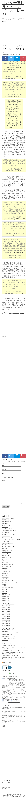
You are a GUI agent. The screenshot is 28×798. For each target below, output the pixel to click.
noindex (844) (5, 523)
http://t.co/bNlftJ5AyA (16, 252)
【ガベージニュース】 (8, 693)
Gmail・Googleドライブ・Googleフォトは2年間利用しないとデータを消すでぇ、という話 (13, 658)
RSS (24, 796)
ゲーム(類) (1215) (6, 532)
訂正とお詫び (5, 631)
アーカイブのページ (19, 721)
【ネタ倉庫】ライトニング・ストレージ (13, 8)
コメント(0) (18, 54)
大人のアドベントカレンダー (8, 643)
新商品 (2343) (5, 562)
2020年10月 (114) (6, 609)
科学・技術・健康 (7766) (8, 580)
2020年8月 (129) (6, 613)
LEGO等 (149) (5, 520)
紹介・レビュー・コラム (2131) (9, 582)
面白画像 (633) (5, 600)
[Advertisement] (14, 32)
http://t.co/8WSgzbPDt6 (14, 67)
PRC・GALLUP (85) (6, 521)
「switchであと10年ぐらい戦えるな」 (10, 655)
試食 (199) (4, 589)
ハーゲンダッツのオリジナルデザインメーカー (13, 633)
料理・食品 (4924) (6, 561)
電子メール (4, 469)
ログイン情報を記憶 (8, 477)
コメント (4, 480)
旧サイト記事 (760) (6, 566)
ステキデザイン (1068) (7, 537)
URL (3, 473)
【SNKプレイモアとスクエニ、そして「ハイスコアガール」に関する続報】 (13, 132)
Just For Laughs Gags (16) (8, 518)
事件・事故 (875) (6, 545)
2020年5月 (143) (6, 618)
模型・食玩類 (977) (6, 575)
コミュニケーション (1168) (8, 534)
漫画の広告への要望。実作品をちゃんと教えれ (13, 654)
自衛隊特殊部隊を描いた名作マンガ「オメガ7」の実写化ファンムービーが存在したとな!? (13, 716)
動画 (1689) (4, 548)
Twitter (12, 796)
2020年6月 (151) (6, 616)
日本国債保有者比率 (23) (7, 564)
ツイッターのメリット (7, 641)
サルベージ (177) (6, 536)
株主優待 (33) (5, 573)
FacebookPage (17, 796)
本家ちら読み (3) (6, 571)
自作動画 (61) (5, 586)
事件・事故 (22, 313)
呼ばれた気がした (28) (7, 550)
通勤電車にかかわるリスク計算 (9, 636)
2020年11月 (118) (6, 607)
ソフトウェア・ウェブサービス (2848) (11, 539)
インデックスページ (16, 720)
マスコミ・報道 (16, 313)
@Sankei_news (8, 69)
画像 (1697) (4, 578)
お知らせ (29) (5, 527)
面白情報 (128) (5, 598)
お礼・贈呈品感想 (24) (7, 528)
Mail (21, 796)
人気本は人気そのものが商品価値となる (11, 645)
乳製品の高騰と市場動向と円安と (14, 712)
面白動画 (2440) (5, 596)
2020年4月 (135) (6, 620)
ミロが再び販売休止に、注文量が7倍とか (11, 650)
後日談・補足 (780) (6, 557)
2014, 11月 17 (18, 78)
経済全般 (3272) (5, 584)
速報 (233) (4, 593)
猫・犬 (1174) (5, 577)
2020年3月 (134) (6, 622)
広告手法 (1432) (5, 555)
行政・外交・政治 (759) (7, 587)
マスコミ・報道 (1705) (7, 543)
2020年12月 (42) (6, 605)
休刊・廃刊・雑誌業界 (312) (8, 546)
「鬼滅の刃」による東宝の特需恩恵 (10, 638)
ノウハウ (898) (5, 541)
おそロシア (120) (6, 525)
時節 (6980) (4, 568)
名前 (3, 465)
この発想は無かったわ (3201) (9, 530)
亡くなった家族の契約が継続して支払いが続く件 (13, 652)
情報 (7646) (4, 559)
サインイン (13, 461)
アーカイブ (10, 603)
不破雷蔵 (13, 678)
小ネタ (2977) (5, 553)
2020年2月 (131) (6, 623)
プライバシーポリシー (18, 795)
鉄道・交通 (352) (6, 594)
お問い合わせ (10, 795)
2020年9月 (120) (6, 611)
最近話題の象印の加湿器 (7, 634)
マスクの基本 (5, 640)
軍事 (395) (4, 591)
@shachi (5, 82)
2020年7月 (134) (6, 614)
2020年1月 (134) (6, 625)
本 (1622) (4, 570)
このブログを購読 (7, 662)
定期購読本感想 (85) (6, 552)
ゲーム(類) (11, 313)
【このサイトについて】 (14, 702)
